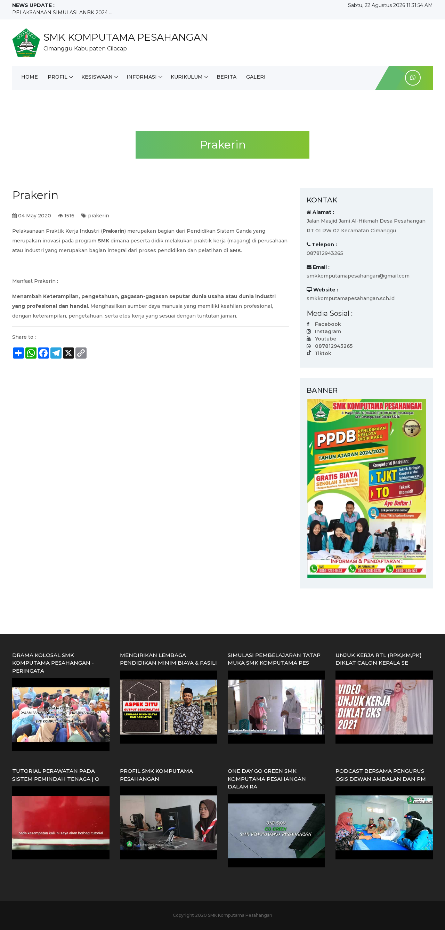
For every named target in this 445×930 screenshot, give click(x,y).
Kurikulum (187, 77)
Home (29, 77)
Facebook (328, 324)
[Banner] (366, 488)
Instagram (328, 331)
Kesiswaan (97, 77)
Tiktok (323, 353)
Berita (226, 77)
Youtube (325, 339)
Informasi (142, 77)
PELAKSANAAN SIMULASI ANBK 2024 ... (62, 12)
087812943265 (334, 346)
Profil (57, 77)
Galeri (256, 77)
